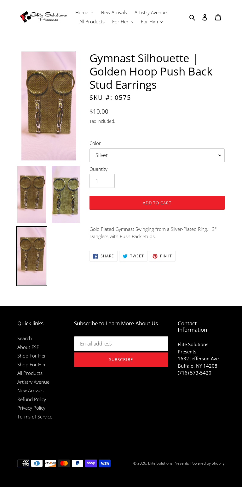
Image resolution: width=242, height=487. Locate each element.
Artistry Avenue (33, 382)
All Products (30, 373)
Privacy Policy (31, 408)
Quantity (98, 169)
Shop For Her (31, 355)
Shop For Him (32, 364)
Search (24, 338)
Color (95, 143)
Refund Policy (31, 399)
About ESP (28, 347)
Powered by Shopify (207, 463)
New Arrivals (30, 390)
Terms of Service (34, 416)
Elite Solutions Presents (168, 463)
